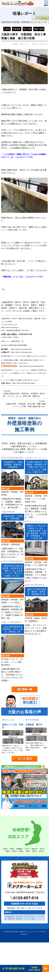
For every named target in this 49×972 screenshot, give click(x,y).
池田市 (28, 851)
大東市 (7, 29)
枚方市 (42, 849)
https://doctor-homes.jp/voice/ (21, 352)
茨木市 (14, 851)
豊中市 (34, 851)
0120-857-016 (25, 334)
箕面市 (21, 851)
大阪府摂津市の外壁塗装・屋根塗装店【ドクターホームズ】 (21, 931)
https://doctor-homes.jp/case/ (21, 349)
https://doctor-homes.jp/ (9, 327)
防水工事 (27, 29)
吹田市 (41, 851)
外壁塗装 (17, 29)
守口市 (27, 849)
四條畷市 (19, 849)
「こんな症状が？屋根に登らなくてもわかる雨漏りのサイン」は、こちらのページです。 (24, 155)
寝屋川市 (34, 849)
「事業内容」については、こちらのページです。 (23, 276)
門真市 (12, 849)
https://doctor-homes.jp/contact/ (23, 383)
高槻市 (7, 851)
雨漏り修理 (39, 29)
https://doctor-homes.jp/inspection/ (31, 366)
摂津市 (5, 849)
